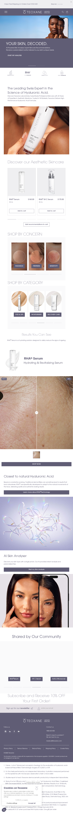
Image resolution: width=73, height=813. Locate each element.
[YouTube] (18, 731)
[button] (67, 12)
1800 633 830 (50, 731)
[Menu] (6, 12)
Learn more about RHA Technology (36, 492)
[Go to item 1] (32, 66)
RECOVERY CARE (36, 314)
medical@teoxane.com (54, 741)
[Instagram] (5, 731)
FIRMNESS (36, 266)
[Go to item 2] (41, 66)
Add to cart (22, 211)
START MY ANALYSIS (15, 55)
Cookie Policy (64, 748)
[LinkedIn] (10, 731)
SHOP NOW (36, 464)
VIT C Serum (14, 679)
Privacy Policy (8, 748)
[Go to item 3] (31, 219)
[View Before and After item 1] (36, 454)
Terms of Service (22, 748)
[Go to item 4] (41, 219)
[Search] (63, 12)
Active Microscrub (36, 679)
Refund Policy (36, 748)
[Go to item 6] (61, 219)
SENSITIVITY (54, 266)
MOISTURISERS (19, 314)
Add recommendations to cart (36, 224)
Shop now (54, 4)
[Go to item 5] (51, 219)
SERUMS (54, 314)
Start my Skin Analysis (36, 569)
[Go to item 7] (65, 687)
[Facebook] (14, 731)
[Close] (71, 2)
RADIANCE (19, 266)
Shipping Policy (51, 748)
